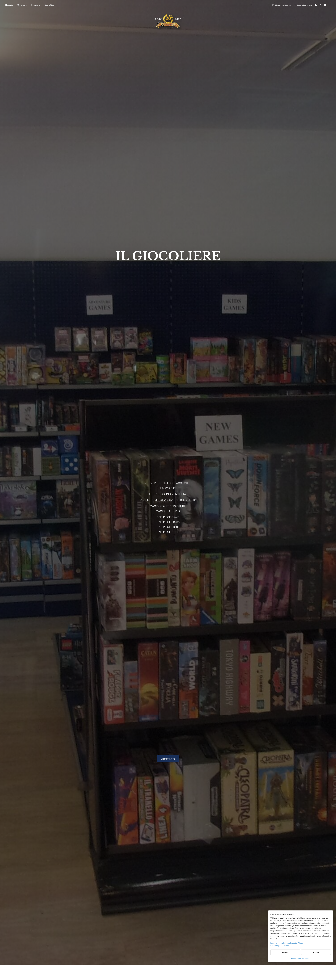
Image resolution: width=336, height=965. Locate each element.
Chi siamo (22, 5)
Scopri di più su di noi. (279, 946)
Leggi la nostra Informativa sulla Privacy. (287, 943)
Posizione (35, 5)
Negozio (9, 5)
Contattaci (49, 5)
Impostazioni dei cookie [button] (301, 959)
